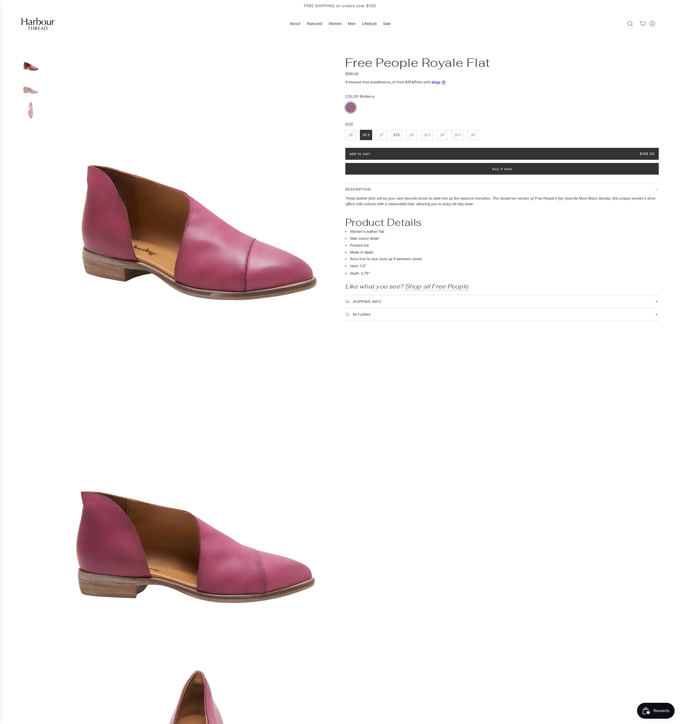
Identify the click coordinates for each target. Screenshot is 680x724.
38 (411, 135)
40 (473, 135)
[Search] (630, 23)
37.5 (396, 135)
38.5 (427, 135)
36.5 (366, 135)
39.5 (457, 135)
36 (350, 135)
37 (382, 135)
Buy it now (502, 169)
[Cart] (642, 23)
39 (442, 135)
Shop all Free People (437, 286)
